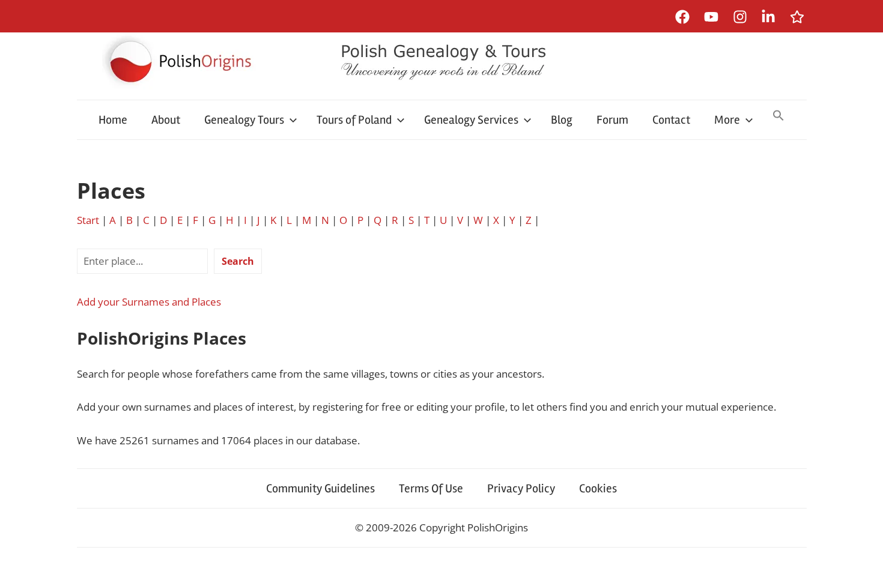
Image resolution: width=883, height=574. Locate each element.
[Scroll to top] (862, 553)
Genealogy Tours (244, 119)
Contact (671, 119)
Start (88, 220)
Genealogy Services (471, 119)
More (727, 119)
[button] (778, 116)
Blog (561, 119)
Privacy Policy (521, 488)
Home (113, 119)
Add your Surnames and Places (149, 302)
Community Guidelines (320, 488)
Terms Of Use (431, 488)
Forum (612, 119)
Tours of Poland (354, 119)
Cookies (598, 488)
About (165, 119)
